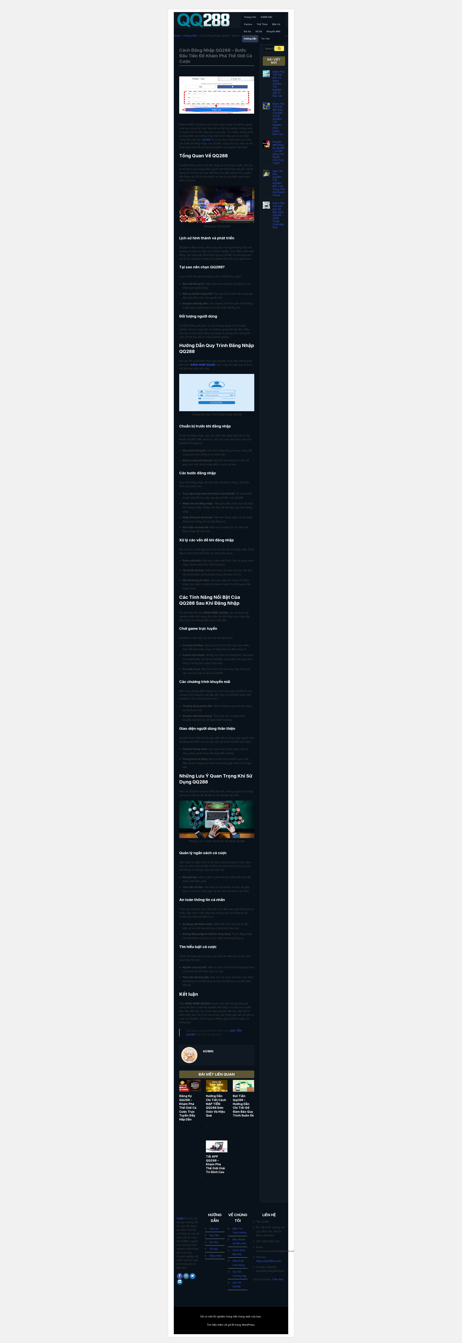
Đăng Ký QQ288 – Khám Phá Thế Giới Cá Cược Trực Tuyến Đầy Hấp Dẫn (187, 1107)
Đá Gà (247, 31)
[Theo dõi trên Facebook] (180, 1276)
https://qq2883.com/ (268, 1260)
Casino (248, 24)
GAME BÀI (266, 17)
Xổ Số (258, 31)
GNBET (180, 1218)
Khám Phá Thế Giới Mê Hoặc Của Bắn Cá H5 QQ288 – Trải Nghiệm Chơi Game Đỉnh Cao (278, 119)
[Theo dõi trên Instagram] (186, 1276)
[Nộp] (279, 48)
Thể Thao (262, 24)
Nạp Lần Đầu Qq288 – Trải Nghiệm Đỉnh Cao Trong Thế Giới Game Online (279, 183)
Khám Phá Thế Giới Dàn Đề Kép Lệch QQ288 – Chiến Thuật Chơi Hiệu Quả (278, 215)
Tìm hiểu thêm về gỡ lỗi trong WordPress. (231, 1324)
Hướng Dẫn (250, 38)
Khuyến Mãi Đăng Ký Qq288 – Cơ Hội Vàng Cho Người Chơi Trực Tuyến (278, 152)
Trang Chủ (250, 17)
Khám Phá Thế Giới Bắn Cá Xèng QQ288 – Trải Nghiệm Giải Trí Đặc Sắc (278, 83)
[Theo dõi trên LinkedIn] (180, 1282)
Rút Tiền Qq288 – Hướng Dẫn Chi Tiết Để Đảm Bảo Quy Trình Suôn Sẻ (243, 1105)
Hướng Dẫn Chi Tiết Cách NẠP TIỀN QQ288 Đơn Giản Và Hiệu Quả (216, 1105)
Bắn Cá (276, 24)
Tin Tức (265, 38)
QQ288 (206, 139)
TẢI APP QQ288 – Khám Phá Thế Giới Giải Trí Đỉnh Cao (215, 1164)
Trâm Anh (277, 1279)
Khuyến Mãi (273, 31)
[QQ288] (205, 20)
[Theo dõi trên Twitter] (193, 1276)
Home (177, 35)
